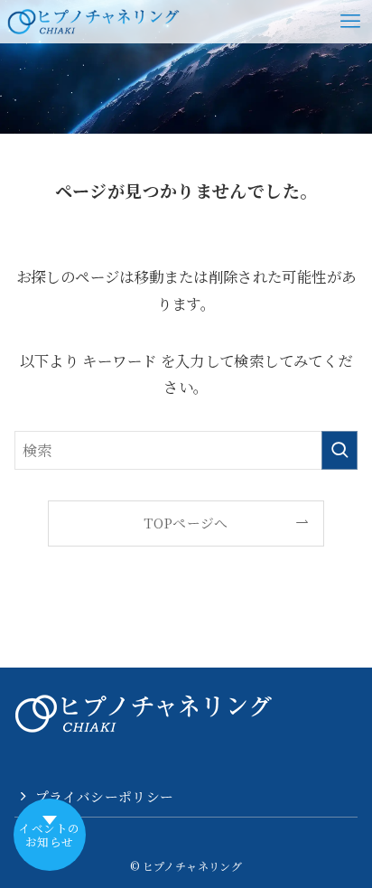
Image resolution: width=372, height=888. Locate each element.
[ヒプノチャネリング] (93, 21)
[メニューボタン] (350, 21)
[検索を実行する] (339, 450)
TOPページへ (186, 522)
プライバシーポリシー (104, 796)
